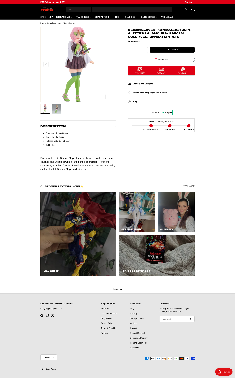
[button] (193, 9)
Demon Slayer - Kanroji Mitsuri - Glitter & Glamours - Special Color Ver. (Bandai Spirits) (61, 23)
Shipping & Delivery (138, 338)
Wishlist (133, 323)
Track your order (137, 318)
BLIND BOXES (148, 17)
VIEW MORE (189, 186)
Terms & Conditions (109, 328)
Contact (133, 328)
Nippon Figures (51, 369)
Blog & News (106, 318)
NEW (51, 17)
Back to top (117, 289)
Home (42, 23)
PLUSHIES (130, 17)
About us (105, 309)
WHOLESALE (167, 17)
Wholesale (134, 348)
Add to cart (172, 50)
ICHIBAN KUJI (63, 17)
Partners (104, 333)
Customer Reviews (109, 313)
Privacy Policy (107, 323)
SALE (43, 17)
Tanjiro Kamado (82, 165)
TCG (117, 17)
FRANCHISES (82, 17)
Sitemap (133, 313)
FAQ (132, 309)
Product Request (137, 333)
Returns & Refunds (138, 343)
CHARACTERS (102, 17)
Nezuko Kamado (105, 165)
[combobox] (119, 9)
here (86, 169)
